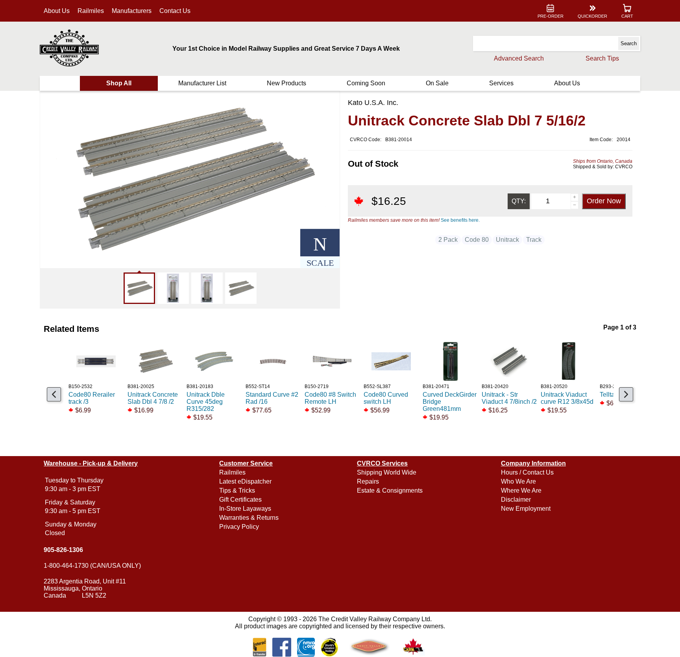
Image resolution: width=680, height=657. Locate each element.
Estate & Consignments (390, 490)
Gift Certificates (240, 499)
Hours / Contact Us (527, 472)
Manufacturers (132, 10)
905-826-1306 (63, 550)
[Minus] (574, 205)
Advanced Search (519, 58)
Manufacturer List (202, 83)
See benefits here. (460, 220)
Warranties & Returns (249, 517)
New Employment (526, 508)
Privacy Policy (239, 526)
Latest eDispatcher (245, 481)
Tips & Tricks (237, 490)
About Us (57, 10)
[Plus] (574, 197)
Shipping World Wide (386, 472)
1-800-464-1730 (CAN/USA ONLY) (92, 565)
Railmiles (91, 10)
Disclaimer (516, 499)
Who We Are (518, 481)
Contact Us (174, 10)
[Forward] (626, 394)
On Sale (437, 83)
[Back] (54, 394)
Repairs (368, 481)
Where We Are (521, 490)
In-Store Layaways (245, 508)
